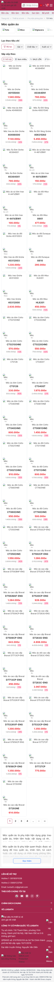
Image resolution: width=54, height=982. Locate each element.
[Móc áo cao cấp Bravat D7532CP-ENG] (40, 707)
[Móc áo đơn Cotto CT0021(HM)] (14, 453)
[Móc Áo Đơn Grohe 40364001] (14, 159)
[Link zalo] (27, 896)
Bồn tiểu (25, 13)
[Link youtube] (22, 896)
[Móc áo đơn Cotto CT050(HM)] (14, 537)
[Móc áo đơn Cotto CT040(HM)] (14, 411)
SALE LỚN (37, 59)
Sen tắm (35, 13)
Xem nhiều (22, 59)
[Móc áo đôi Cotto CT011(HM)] (40, 453)
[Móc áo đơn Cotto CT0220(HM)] (40, 327)
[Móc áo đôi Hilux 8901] (40, 201)
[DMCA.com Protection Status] (25, 957)
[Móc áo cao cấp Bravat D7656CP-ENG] (14, 749)
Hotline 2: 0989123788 (11, 882)
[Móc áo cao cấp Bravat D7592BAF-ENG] (14, 579)
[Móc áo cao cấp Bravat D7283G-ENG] (40, 621)
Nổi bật (8, 59)
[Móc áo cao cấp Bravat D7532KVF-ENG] (14, 707)
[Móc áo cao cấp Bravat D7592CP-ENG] (40, 537)
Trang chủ (5, 18)
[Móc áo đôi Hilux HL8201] (40, 285)
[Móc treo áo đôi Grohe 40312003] (14, 243)
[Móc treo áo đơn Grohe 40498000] (14, 117)
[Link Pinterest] (37, 896)
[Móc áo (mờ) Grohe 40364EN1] (40, 76)
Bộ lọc (9, 46)
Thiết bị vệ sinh (18, 18)
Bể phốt (45, 13)
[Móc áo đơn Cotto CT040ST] (40, 369)
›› (45, 821)
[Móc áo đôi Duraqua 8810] (40, 243)
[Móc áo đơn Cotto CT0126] (14, 369)
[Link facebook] (17, 896)
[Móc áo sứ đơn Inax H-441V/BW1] (14, 201)
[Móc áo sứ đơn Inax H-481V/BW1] (40, 159)
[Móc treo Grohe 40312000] (14, 285)
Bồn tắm (15, 13)
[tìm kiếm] (24, 5)
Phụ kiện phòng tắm (35, 18)
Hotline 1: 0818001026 (11, 878)
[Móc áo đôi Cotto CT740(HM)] (40, 495)
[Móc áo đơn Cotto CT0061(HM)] (40, 411)
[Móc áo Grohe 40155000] (14, 76)
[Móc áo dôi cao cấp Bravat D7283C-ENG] (40, 662)
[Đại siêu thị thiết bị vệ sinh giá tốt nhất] (10, 5)
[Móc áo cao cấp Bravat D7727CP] (40, 749)
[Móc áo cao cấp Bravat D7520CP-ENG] (40, 579)
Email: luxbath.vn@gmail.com (14, 887)
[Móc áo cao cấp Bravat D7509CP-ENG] (14, 621)
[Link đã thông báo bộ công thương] (9, 957)
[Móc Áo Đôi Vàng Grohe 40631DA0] (40, 117)
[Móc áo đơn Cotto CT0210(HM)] (14, 327)
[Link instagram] (32, 896)
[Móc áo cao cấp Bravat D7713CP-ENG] (14, 662)
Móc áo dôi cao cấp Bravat (40, 679)
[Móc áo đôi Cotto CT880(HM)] (14, 495)
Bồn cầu (5, 13)
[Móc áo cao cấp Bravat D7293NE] (14, 791)
